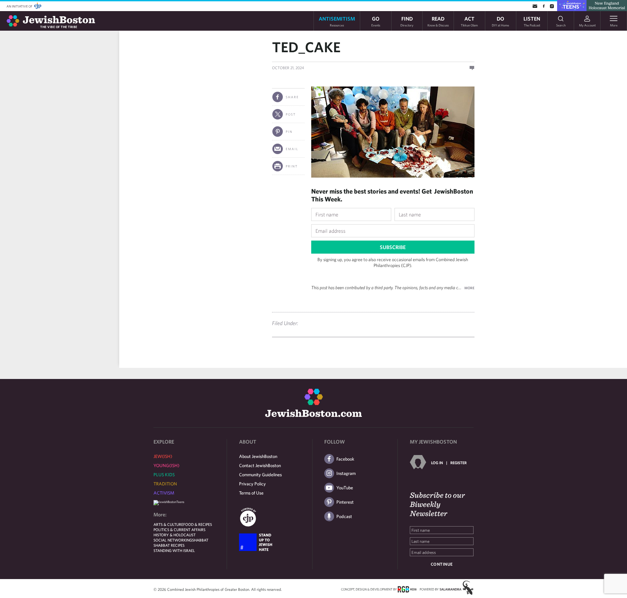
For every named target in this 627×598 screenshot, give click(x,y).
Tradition (165, 483)
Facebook (345, 459)
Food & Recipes (197, 524)
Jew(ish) (162, 456)
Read (438, 21)
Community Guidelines (260, 474)
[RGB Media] (407, 589)
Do (500, 21)
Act (469, 21)
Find (406, 21)
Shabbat (200, 540)
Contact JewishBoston (260, 465)
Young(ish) (166, 465)
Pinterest (345, 502)
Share (292, 97)
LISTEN (531, 21)
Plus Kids (164, 474)
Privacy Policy (252, 483)
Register (458, 462)
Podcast (344, 516)
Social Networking (172, 540)
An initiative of (20, 6)
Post (291, 114)
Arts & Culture (168, 524)
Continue (442, 564)
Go (375, 21)
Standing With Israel (174, 550)
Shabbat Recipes (169, 545)
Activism (163, 493)
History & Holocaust (174, 534)
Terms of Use (251, 493)
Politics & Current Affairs (179, 529)
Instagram (346, 473)
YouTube (344, 487)
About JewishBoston (258, 456)
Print (292, 166)
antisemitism (337, 21)
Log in (437, 462)
